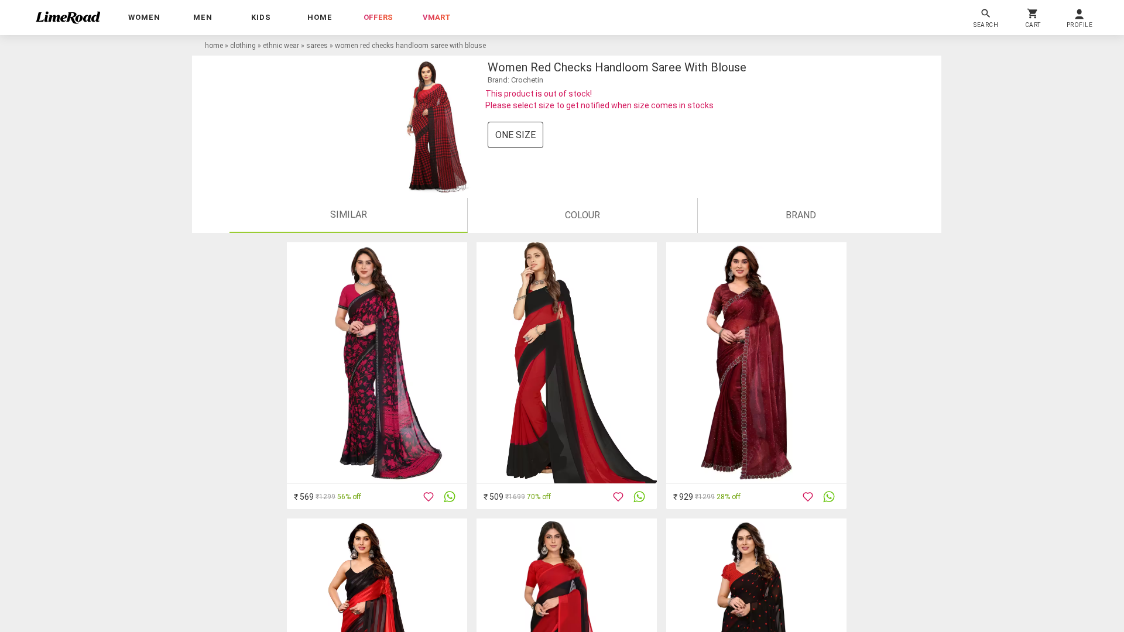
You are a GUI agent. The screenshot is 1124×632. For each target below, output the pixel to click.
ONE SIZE (515, 134)
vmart (437, 17)
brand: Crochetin (515, 79)
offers (378, 17)
